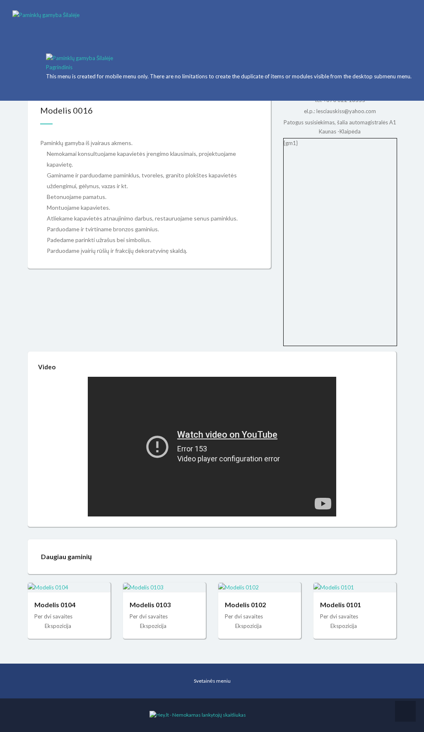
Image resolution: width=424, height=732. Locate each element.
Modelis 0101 (340, 604)
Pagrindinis (59, 67)
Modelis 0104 (54, 604)
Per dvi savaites (53, 616)
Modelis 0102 (245, 604)
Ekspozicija (58, 626)
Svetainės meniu (212, 681)
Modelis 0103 (150, 604)
